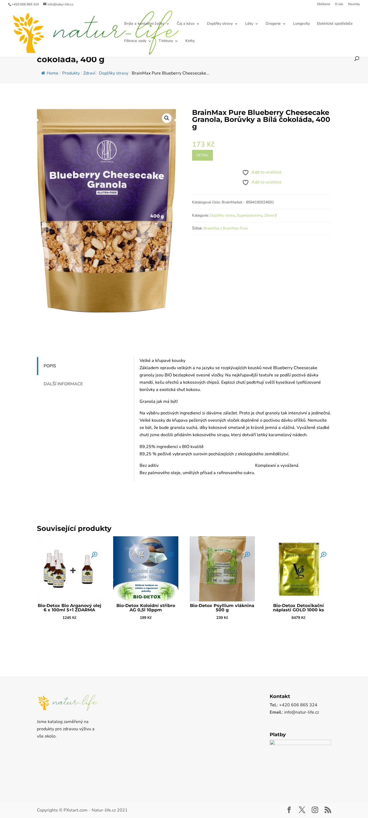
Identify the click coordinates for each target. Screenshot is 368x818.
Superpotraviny (249, 215)
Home (52, 73)
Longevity (301, 24)
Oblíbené (323, 4)
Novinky (354, 4)
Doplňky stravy (220, 24)
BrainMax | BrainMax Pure (226, 228)
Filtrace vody (135, 41)
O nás (339, 4)
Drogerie (273, 24)
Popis (50, 366)
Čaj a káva (186, 24)
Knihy (190, 41)
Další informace (63, 384)
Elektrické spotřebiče (335, 24)
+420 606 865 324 (25, 4)
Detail (202, 155)
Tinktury (166, 41)
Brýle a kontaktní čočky (144, 24)
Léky (249, 24)
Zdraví (269, 215)
